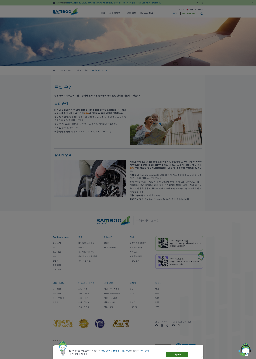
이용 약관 (125, 350)
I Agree (177, 354)
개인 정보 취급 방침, (110, 350)
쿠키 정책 (144, 350)
